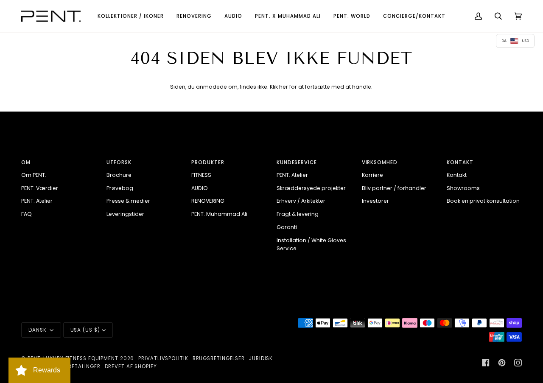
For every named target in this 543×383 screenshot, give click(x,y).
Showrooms (463, 188)
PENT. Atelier (37, 200)
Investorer (375, 200)
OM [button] (26, 162)
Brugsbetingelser (219, 358)
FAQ (26, 214)
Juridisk (261, 358)
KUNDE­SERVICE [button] (297, 162)
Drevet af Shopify (131, 366)
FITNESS (201, 175)
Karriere (372, 175)
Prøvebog (119, 188)
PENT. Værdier (39, 188)
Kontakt (457, 175)
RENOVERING (207, 200)
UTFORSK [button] (119, 162)
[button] (130, 16)
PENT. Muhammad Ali (219, 214)
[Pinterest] (502, 362)
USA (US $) (85, 330)
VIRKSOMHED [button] (379, 162)
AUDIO (199, 188)
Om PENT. (33, 175)
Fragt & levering (298, 214)
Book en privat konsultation (483, 200)
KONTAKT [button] (460, 162)
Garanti (287, 227)
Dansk (38, 330)
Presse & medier (128, 200)
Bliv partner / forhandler (394, 188)
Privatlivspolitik (163, 358)
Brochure (119, 175)
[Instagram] (518, 362)
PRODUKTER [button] (207, 162)
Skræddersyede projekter (311, 188)
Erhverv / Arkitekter (301, 200)
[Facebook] (486, 362)
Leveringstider (125, 214)
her (283, 86)
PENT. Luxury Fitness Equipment (74, 358)
